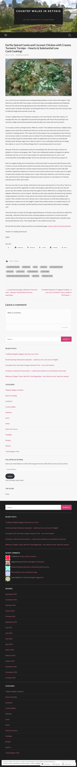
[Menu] (6, 35)
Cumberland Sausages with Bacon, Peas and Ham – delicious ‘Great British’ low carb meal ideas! (21, 292)
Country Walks (10, 407)
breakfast (8, 401)
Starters (8, 446)
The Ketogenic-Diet (12, 451)
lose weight (33, 271)
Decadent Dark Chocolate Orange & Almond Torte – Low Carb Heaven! (29, 365)
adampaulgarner (22, 55)
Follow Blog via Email (14, 460)
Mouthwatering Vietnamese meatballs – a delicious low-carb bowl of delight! (31, 360)
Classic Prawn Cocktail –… (29, 556)
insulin (44, 267)
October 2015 (10, 616)
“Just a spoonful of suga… (29, 572)
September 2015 (11, 622)
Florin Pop (14, 572)
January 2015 (10, 661)
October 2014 (10, 678)
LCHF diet (20, 271)
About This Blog (11, 396)
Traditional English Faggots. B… (33, 577)
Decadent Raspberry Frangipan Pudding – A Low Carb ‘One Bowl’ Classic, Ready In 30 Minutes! (57, 292)
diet (35, 267)
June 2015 (8, 633)
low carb (45, 271)
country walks (13, 267)
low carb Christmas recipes (18, 276)
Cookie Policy (39, 763)
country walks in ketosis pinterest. (59, 226)
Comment (64, 327)
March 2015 (9, 650)
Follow (10, 476)
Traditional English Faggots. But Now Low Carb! (22, 354)
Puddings (8, 435)
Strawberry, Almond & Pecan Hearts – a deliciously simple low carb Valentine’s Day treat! (35, 371)
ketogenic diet (56, 267)
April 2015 (9, 644)
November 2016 (11, 600)
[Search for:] (38, 339)
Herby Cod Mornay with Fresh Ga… (37, 567)
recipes (36, 276)
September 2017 (11, 594)
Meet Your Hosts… (11, 429)
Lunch (7, 418)
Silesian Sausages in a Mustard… (34, 562)
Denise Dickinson (17, 567)
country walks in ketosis (38, 11)
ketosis (10, 271)
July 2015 (8, 627)
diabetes (26, 267)
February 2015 (10, 655)
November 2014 (11, 672)
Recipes (16, 261)
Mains (11, 261)
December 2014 (11, 667)
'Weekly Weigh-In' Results (14, 390)
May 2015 (9, 639)
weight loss (47, 276)
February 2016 (10, 605)
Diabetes (8, 412)
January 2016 (10, 611)
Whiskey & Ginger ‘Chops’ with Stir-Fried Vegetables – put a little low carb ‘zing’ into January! (37, 376)
